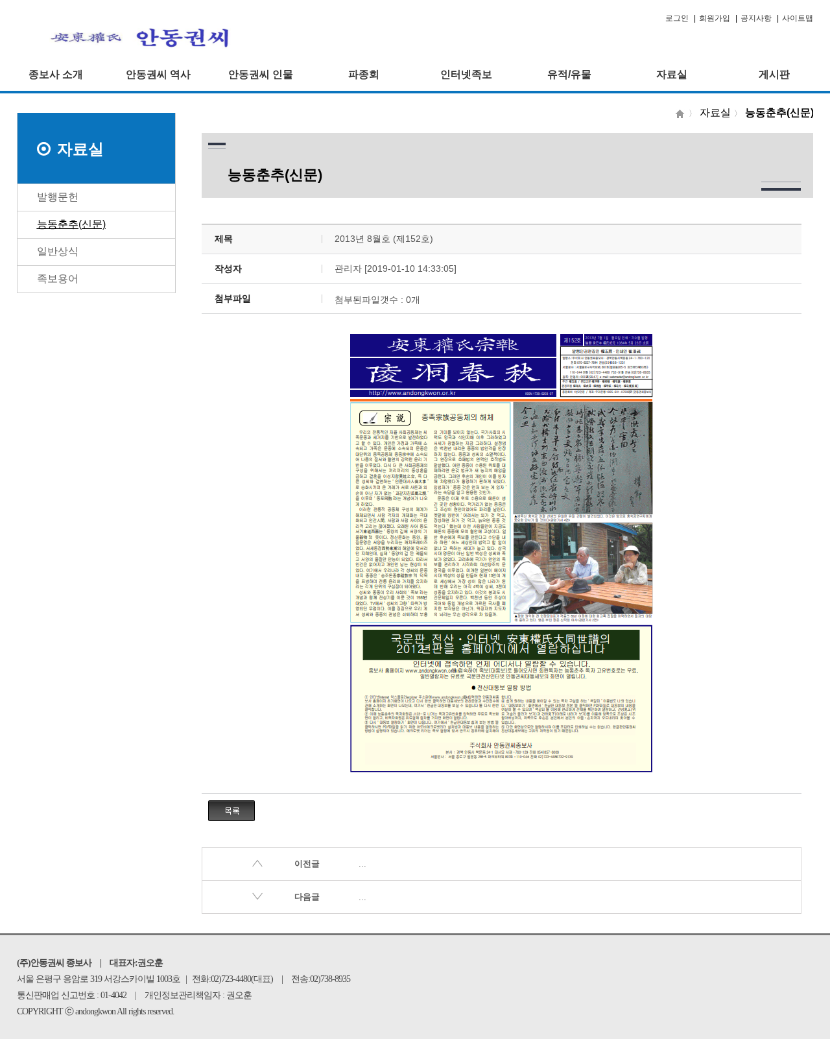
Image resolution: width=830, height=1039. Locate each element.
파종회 (363, 74)
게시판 (774, 74)
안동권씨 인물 (260, 74)
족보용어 (57, 278)
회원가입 (714, 18)
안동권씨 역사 (158, 74)
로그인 (677, 18)
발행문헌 (57, 196)
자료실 (671, 74)
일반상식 (57, 251)
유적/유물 (569, 74)
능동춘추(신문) (71, 224)
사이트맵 (797, 18)
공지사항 (756, 18)
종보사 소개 (56, 74)
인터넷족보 (466, 74)
